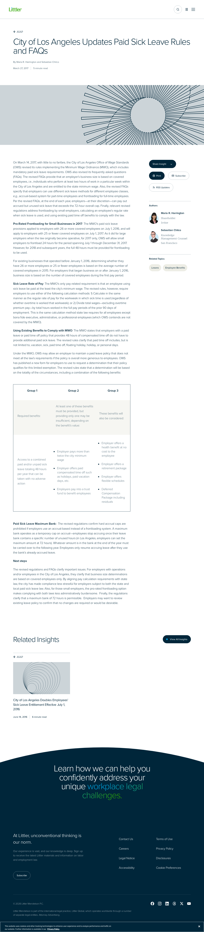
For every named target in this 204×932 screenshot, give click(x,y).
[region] (102, 927)
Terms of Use (164, 839)
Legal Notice (127, 858)
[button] (152, 903)
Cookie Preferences (168, 867)
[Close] (199, 926)
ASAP (20, 656)
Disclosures (163, 858)
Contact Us (126, 839)
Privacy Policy (164, 848)
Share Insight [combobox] (159, 164)
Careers (124, 848)
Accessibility (127, 867)
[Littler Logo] (15, 9)
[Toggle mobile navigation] (193, 9)
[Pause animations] (186, 9)
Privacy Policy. (53, 929)
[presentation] (41, 678)
